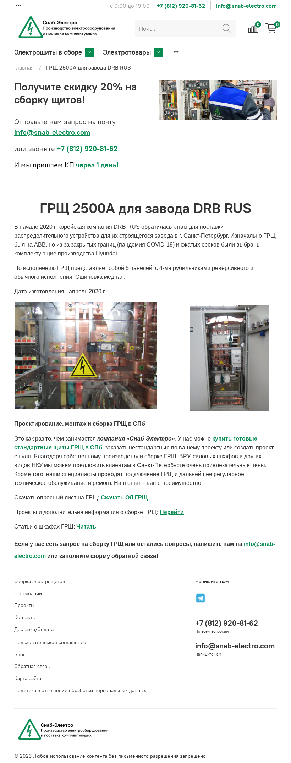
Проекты (24, 605)
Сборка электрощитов (39, 581)
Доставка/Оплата (34, 629)
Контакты (25, 617)
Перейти (172, 512)
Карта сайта (27, 678)
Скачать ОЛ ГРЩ (124, 497)
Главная (24, 67)
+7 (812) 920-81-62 (181, 5)
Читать (86, 527)
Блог (19, 654)
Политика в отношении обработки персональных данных (80, 690)
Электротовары (127, 52)
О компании (28, 593)
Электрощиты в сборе (48, 52)
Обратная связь (32, 666)
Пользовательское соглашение (50, 642)
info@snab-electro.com (246, 5)
